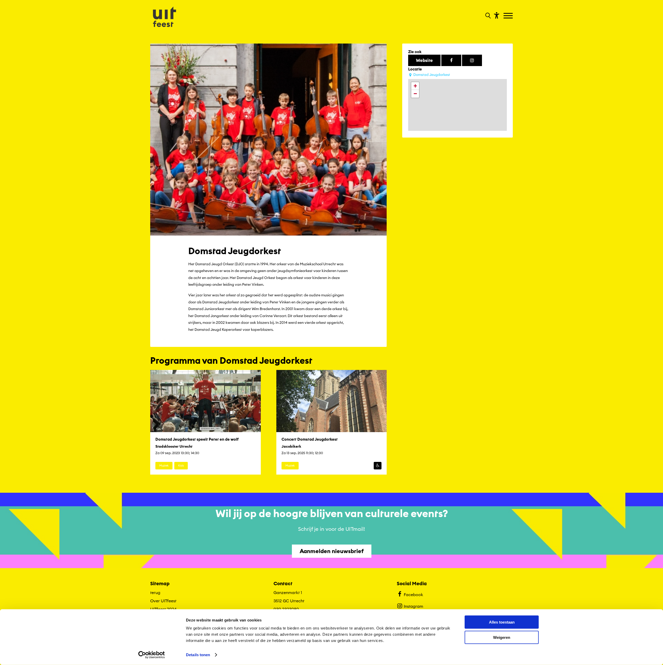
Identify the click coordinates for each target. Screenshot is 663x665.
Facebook (413, 594)
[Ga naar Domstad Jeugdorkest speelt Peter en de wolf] (205, 422)
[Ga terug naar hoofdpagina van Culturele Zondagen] (164, 17)
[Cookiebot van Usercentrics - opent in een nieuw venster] (151, 655)
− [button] (415, 93)
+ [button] (415, 86)
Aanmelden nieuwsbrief (332, 551)
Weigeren (501, 637)
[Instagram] (472, 60)
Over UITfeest (163, 600)
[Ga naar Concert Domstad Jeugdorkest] (331, 422)
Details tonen (198, 655)
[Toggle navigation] (509, 16)
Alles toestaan (502, 622)
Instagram (413, 606)
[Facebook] (451, 60)
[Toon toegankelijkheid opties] (496, 15)
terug (155, 592)
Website (424, 60)
